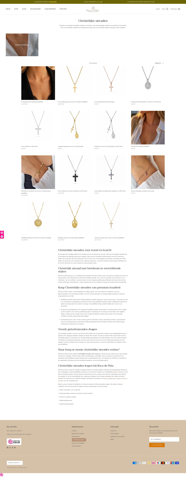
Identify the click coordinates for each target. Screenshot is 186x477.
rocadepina (13, 467)
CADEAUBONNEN (50, 9)
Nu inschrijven (157, 445)
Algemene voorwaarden (117, 436)
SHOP (16, 9)
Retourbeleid (75, 436)
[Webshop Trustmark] (1, 475)
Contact (74, 431)
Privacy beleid (114, 433)
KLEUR (24, 9)
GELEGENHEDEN (35, 9)
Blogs (112, 439)
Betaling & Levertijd (78, 433)
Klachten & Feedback (78, 443)
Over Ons (113, 431)
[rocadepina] (93, 9)
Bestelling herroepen (79, 440)
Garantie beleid (76, 446)
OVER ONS (63, 9)
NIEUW (8, 9)
